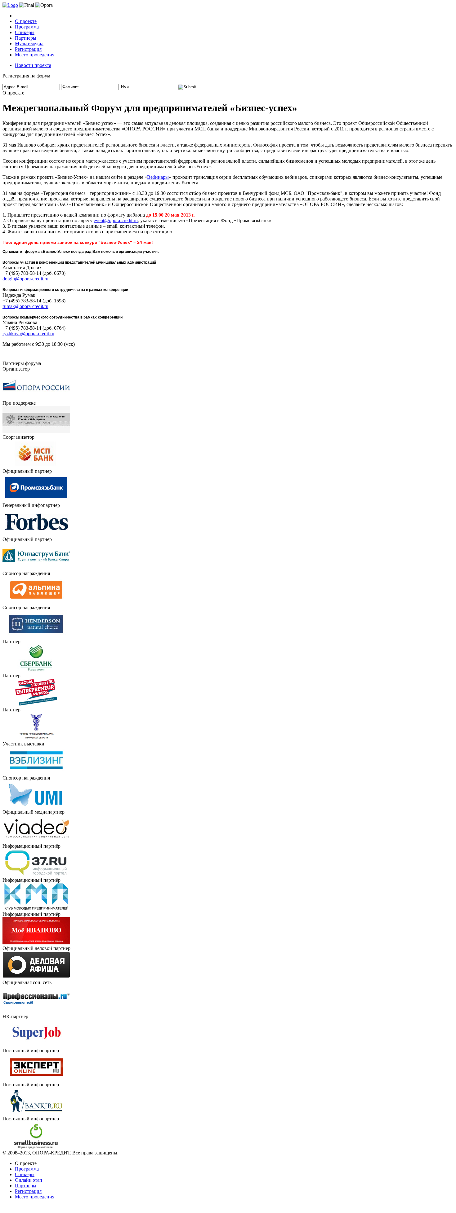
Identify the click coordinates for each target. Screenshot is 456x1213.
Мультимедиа (29, 43)
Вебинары (158, 177)
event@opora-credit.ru (116, 220)
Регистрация (28, 49)
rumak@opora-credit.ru (25, 306)
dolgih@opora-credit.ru (25, 278)
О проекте (26, 21)
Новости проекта (33, 65)
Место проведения (34, 54)
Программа (27, 26)
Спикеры (24, 32)
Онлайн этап (28, 1180)
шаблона (136, 215)
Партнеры (25, 38)
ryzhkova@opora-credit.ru (28, 333)
